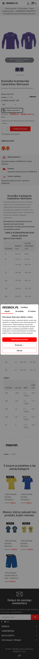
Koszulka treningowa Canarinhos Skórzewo (9, 498)
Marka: (3, 94)
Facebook (2, 622)
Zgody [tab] (7, 311)
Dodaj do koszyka (20, 129)
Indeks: (4, 97)
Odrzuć (19, 351)
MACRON (10, 94)
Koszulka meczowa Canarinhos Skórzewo (9, 545)
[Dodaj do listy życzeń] (15, 478)
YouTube (5, 622)
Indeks (6, 454)
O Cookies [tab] (32, 311)
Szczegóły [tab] (19, 311)
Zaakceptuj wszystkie (19, 339)
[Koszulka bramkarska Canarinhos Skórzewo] (19, 70)
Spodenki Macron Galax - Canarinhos (11, 577)
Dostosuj (18, 345)
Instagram (8, 622)
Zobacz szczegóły (15, 482)
